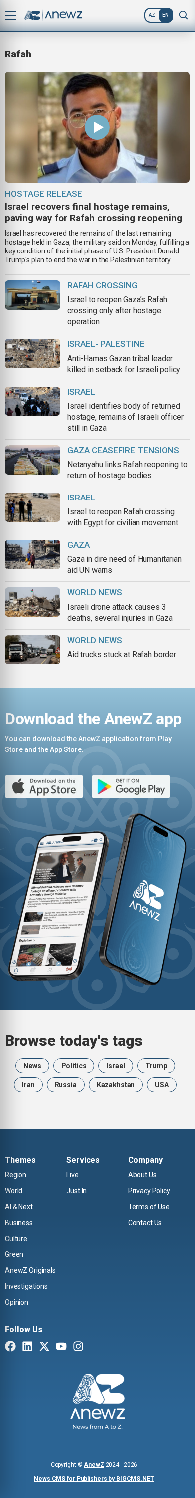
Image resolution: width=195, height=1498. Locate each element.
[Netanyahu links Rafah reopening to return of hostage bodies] (32, 460)
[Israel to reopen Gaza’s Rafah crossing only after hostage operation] (32, 295)
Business (19, 1223)
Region (15, 1175)
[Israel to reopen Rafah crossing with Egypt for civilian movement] (32, 507)
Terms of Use (149, 1207)
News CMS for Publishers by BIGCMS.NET (94, 1478)
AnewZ (94, 1464)
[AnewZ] (97, 1403)
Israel (115, 1066)
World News (95, 592)
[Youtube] (61, 1347)
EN (165, 15)
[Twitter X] (44, 1347)
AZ (152, 15)
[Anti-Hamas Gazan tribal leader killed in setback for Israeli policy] (32, 353)
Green (14, 1254)
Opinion (16, 1302)
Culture (16, 1239)
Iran (28, 1085)
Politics (74, 1066)
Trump (157, 1066)
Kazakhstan (116, 1085)
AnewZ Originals (30, 1270)
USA (162, 1085)
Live (72, 1175)
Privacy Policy (149, 1191)
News (32, 1066)
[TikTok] (95, 1347)
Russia (66, 1085)
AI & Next (19, 1207)
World (13, 1191)
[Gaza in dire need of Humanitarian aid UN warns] (32, 554)
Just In (76, 1191)
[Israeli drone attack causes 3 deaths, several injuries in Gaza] (32, 602)
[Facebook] (10, 1347)
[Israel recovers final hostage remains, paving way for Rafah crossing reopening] (97, 127)
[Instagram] (78, 1347)
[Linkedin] (27, 1347)
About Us (142, 1175)
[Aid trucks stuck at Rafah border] (32, 650)
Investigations (26, 1286)
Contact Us (145, 1223)
